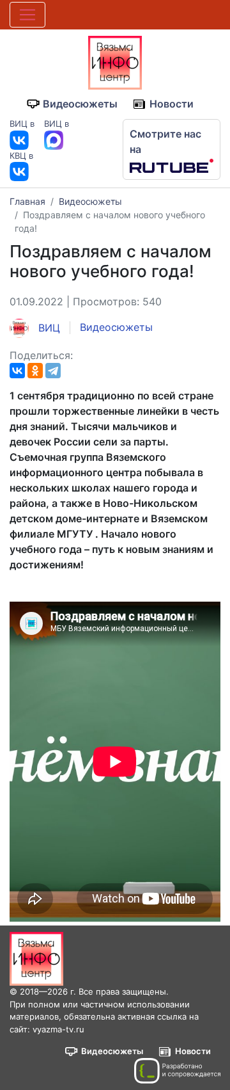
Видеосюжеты (80, 103)
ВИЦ (47, 327)
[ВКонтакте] (17, 370)
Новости (172, 103)
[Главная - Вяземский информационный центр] (115, 61)
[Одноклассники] (35, 370)
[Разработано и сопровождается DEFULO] (177, 1071)
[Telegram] (53, 370)
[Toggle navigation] (27, 15)
